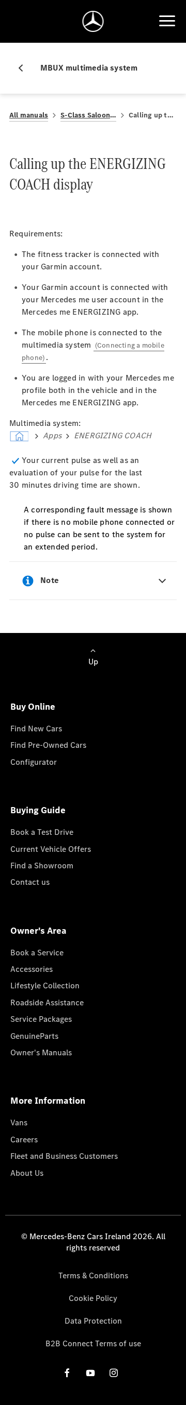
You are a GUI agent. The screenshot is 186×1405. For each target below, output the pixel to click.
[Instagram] (113, 1372)
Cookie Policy (93, 1298)
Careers (24, 1139)
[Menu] (167, 21)
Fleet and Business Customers (64, 1156)
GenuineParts (34, 1036)
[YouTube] (90, 1372)
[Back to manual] (24, 68)
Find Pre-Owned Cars (48, 745)
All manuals (28, 115)
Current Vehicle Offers (50, 849)
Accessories (31, 969)
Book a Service (37, 952)
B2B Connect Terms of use (93, 1343)
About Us (26, 1173)
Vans (18, 1122)
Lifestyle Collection (45, 985)
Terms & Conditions (93, 1275)
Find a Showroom (41, 865)
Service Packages (41, 1019)
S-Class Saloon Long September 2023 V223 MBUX (88, 115)
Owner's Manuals (41, 1052)
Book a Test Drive (41, 832)
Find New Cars (36, 728)
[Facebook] (67, 1372)
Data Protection (93, 1320)
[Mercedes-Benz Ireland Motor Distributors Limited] (93, 21)
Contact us (30, 882)
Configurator (33, 762)
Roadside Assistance (47, 1002)
